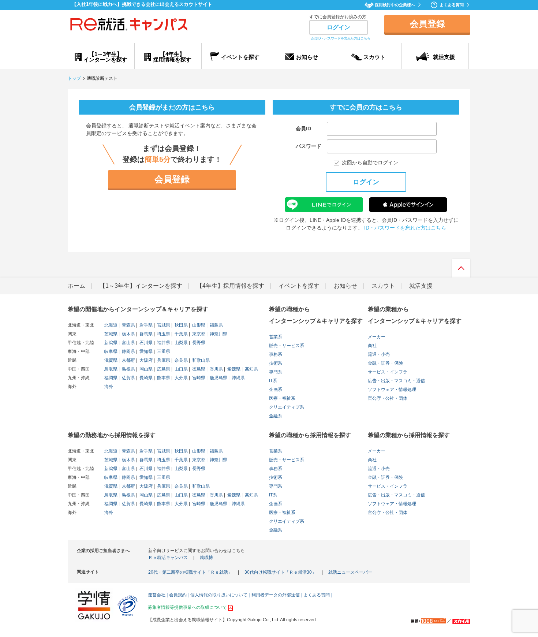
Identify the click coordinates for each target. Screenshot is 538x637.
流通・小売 (379, 354)
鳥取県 (110, 369)
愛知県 (145, 351)
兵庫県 (163, 360)
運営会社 (156, 594)
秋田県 (180, 325)
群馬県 (145, 333)
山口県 (180, 369)
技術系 (275, 363)
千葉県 (180, 333)
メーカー (376, 336)
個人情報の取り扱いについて (218, 594)
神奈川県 (218, 333)
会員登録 (427, 24)
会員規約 (178, 594)
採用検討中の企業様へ (395, 5)
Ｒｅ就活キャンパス (168, 557)
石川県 (145, 342)
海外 (108, 386)
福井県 (163, 342)
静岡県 (128, 351)
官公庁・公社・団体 (387, 398)
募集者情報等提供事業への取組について (187, 607)
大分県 (180, 377)
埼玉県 (163, 333)
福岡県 (110, 377)
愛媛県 (233, 369)
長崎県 (145, 377)
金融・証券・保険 (385, 363)
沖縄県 (238, 377)
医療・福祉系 (282, 398)
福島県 (216, 325)
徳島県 (198, 369)
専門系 (275, 372)
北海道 (110, 325)
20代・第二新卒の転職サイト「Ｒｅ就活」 (190, 572)
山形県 (198, 325)
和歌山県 (200, 360)
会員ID (303, 128)
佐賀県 (128, 377)
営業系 (275, 336)
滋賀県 (110, 360)
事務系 (275, 354)
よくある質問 (452, 5)
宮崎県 (198, 377)
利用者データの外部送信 (275, 594)
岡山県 (145, 369)
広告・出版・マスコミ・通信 (396, 380)
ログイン (338, 27)
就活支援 (421, 286)
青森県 (128, 325)
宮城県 (163, 325)
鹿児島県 (218, 377)
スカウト (383, 286)
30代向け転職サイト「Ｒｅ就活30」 (280, 572)
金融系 (275, 415)
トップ (74, 78)
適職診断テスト (102, 78)
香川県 (216, 369)
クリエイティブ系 (286, 407)
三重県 (163, 351)
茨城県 (110, 333)
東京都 (198, 333)
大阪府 (145, 360)
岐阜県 (110, 351)
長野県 (198, 342)
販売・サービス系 (286, 345)
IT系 (273, 380)
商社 (372, 345)
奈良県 (180, 360)
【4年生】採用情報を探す (230, 286)
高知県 (251, 369)
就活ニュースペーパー (350, 572)
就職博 (206, 557)
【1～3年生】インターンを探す (141, 286)
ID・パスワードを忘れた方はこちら (405, 228)
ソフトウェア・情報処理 (392, 389)
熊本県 (163, 377)
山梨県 (180, 342)
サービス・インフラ (387, 372)
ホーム (76, 286)
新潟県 (110, 342)
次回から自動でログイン (370, 162)
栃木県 (128, 333)
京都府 (128, 360)
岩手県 (145, 325)
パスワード (308, 146)
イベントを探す (299, 286)
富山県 (128, 342)
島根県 (128, 369)
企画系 (275, 389)
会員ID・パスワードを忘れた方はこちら (340, 38)
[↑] (461, 270)
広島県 (163, 369)
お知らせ (345, 286)
